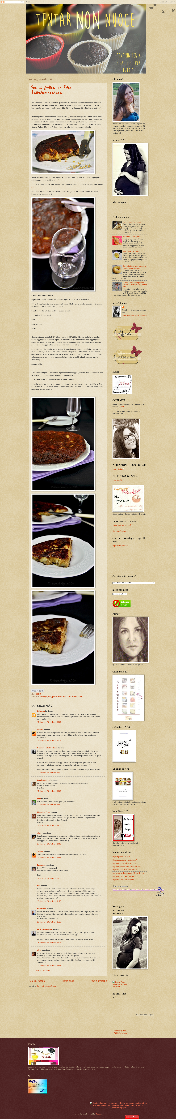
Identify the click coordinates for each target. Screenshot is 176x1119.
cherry (39, 833)
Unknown (41, 711)
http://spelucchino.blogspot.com (124, 863)
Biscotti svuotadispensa (132, 237)
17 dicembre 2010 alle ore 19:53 (49, 844)
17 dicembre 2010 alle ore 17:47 (49, 773)
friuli (49, 697)
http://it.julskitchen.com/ (121, 857)
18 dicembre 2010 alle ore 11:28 (49, 922)
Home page (68, 981)
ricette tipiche (72, 697)
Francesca (41, 865)
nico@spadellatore (44, 929)
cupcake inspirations (120, 546)
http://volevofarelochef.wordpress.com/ (126, 867)
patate (54, 697)
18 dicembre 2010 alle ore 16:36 (49, 943)
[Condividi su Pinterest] (42, 690)
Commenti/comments (120, 531)
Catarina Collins (44, 780)
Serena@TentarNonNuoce (47, 748)
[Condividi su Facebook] (40, 690)
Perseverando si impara (132, 222)
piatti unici (62, 697)
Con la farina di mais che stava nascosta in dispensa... (134, 267)
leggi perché (117, 480)
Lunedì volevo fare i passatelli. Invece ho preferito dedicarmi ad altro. (135, 285)
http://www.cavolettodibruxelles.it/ (124, 870)
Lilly (39, 799)
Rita (38, 886)
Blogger (98, 1114)
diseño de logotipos (119, 1108)
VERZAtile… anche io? (131, 251)
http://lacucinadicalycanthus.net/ (124, 860)
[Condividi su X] (37, 690)
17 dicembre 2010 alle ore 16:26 (49, 722)
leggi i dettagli (118, 469)
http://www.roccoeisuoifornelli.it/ (124, 876)
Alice (39, 950)
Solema (40, 730)
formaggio (43, 697)
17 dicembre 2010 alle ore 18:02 (49, 791)
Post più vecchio (98, 981)
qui (32, 187)
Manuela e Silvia (43, 812)
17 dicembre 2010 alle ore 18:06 (49, 805)
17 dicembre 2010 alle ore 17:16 (49, 740)
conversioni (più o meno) (121, 525)
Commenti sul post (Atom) (46, 986)
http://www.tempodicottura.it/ (123, 880)
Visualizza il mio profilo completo (134, 316)
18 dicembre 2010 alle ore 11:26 (49, 901)
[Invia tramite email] (32, 690)
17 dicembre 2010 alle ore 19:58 (49, 858)
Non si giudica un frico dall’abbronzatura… (51, 90)
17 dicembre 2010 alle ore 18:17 (49, 825)
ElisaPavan (41, 909)
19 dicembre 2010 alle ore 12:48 (49, 966)
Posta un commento (42, 970)
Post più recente (37, 981)
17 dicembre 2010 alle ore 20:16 (49, 878)
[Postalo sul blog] (35, 690)
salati (80, 697)
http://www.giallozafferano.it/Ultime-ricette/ (128, 873)
